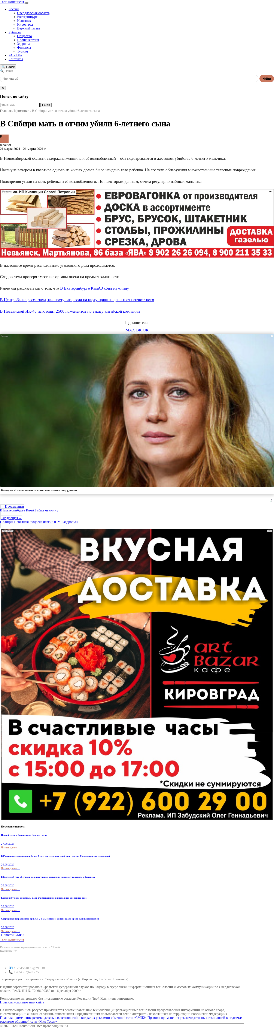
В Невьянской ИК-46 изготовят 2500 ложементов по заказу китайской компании (70, 311)
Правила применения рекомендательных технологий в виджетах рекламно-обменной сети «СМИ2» (73, 1017)
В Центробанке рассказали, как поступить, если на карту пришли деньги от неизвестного (77, 299)
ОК (146, 330)
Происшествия (28, 40)
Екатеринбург (27, 17)
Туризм (22, 51)
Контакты (16, 59)
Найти (267, 78)
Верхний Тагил (28, 28)
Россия (14, 9)
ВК (139, 330)
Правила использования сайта (22, 1002)
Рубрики (15, 32)
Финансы (24, 47)
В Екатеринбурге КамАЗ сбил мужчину (94, 288)
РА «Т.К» (15, 55)
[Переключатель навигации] (26, 3)
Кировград (25, 24)
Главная (6, 111)
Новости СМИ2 (12, 935)
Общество (24, 36)
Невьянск (24, 20)
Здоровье (23, 43)
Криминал (22, 111)
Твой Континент (12, 2)
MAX (130, 330)
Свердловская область (33, 13)
